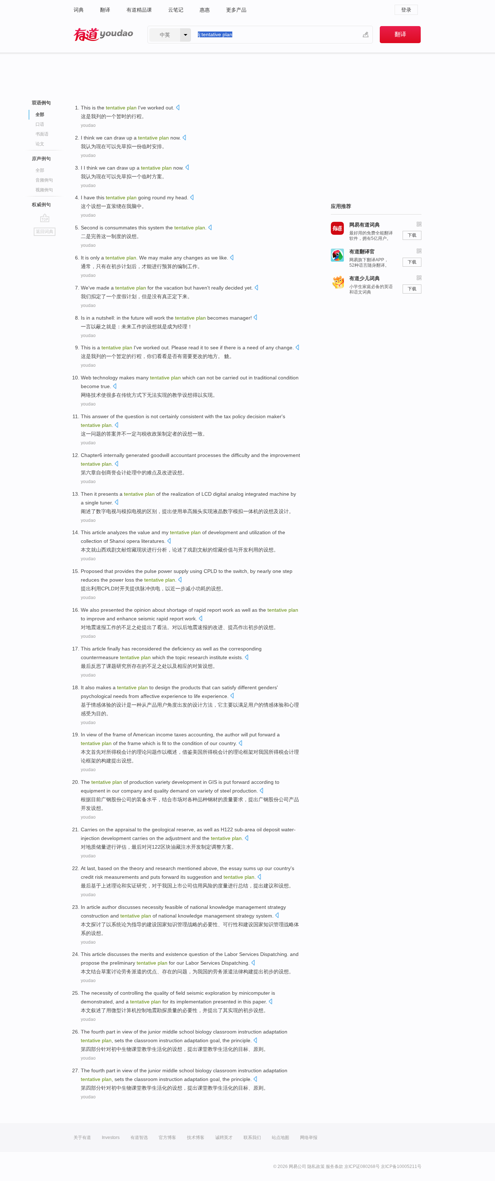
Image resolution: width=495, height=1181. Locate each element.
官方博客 (167, 1137)
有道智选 (139, 1137)
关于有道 (82, 1137)
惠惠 (205, 10)
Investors (111, 1137)
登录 (406, 10)
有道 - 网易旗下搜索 (103, 34)
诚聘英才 (224, 1137)
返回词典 (44, 231)
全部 (40, 170)
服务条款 (334, 1166)
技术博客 (195, 1137)
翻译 (105, 10)
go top (44, 217)
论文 (40, 143)
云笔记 (175, 10)
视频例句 (44, 189)
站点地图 (280, 1137)
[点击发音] (177, 108)
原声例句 (41, 158)
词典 (79, 10)
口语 (40, 124)
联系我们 (252, 1137)
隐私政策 (316, 1166)
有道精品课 (139, 10)
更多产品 (236, 10)
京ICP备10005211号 (401, 1166)
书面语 (42, 134)
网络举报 (308, 1137)
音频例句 (44, 180)
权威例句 (41, 204)
